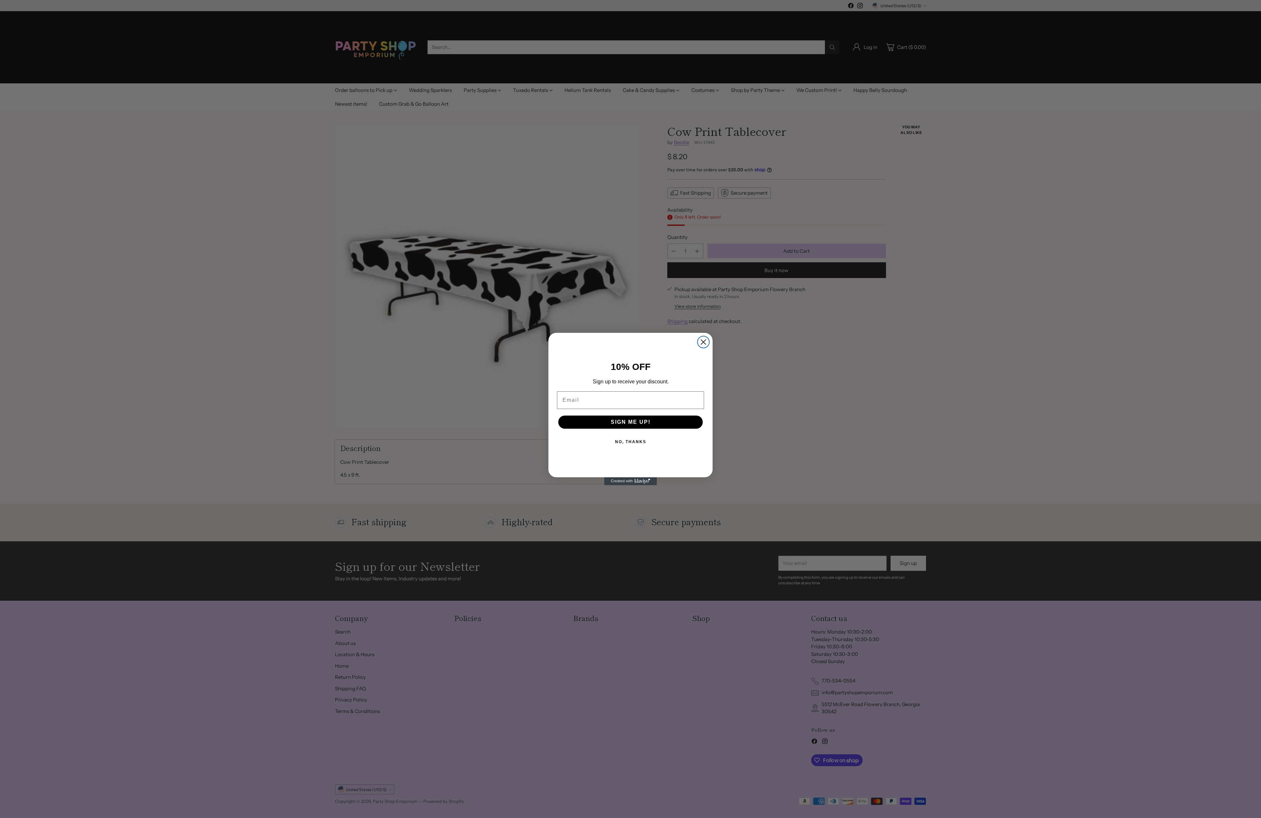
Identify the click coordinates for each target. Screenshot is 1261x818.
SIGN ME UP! (631, 422)
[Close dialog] (703, 342)
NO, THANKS (630, 442)
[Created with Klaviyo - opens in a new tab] (630, 481)
